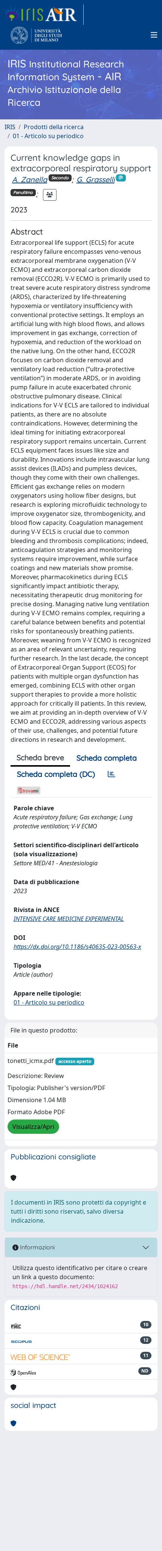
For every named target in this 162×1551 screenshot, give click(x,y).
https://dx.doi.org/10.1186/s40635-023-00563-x (77, 946)
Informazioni (36, 1247)
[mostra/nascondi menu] (154, 35)
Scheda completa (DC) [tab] (56, 774)
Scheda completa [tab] (106, 758)
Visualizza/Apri (33, 1126)
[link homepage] (44, 15)
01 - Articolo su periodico (48, 136)
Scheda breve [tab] (40, 757)
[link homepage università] (36, 35)
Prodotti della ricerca (54, 127)
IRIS (10, 127)
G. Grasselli (95, 179)
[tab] (111, 774)
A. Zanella (29, 179)
